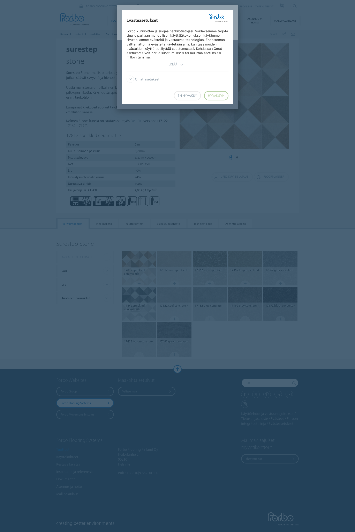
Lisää (173, 64)
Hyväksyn (216, 96)
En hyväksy (187, 96)
